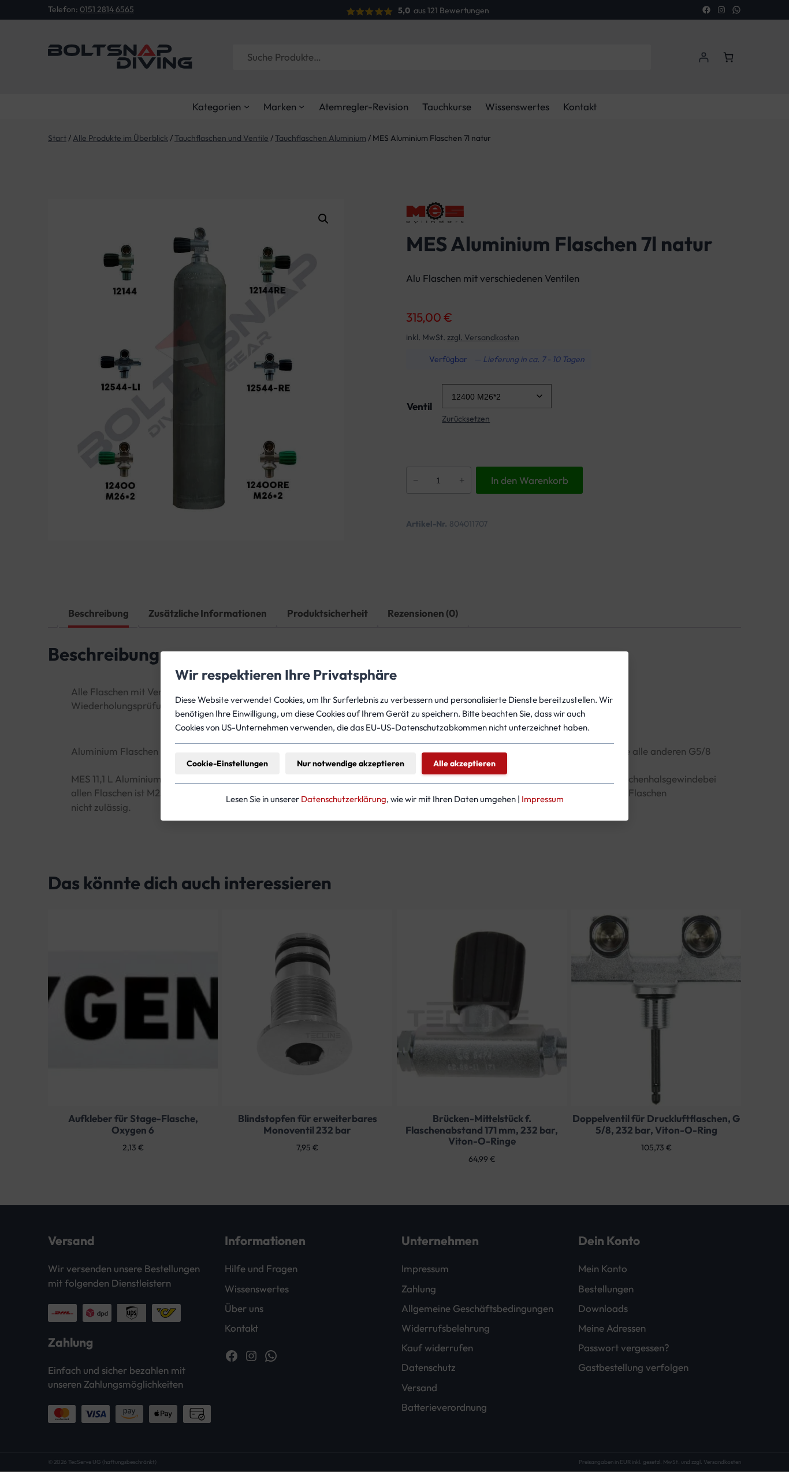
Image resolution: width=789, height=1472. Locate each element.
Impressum (543, 798)
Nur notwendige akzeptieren (350, 763)
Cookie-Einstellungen (227, 763)
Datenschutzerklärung (343, 798)
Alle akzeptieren (464, 763)
